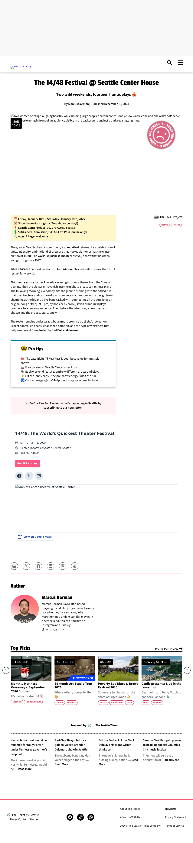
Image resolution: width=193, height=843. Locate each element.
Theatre (176, 224)
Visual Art (71, 702)
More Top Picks (166, 649)
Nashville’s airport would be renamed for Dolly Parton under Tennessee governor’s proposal (29, 747)
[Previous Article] (5, 670)
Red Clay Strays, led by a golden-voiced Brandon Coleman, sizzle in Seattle (71, 745)
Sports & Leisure (33, 701)
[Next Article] (187, 670)
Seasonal (17, 701)
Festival (164, 224)
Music (129, 702)
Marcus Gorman (78, 104)
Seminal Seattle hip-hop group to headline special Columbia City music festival (162, 745)
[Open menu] (180, 62)
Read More (25, 769)
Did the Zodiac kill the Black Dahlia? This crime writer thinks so (117, 745)
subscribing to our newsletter (63, 407)
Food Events (117, 702)
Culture (59, 702)
